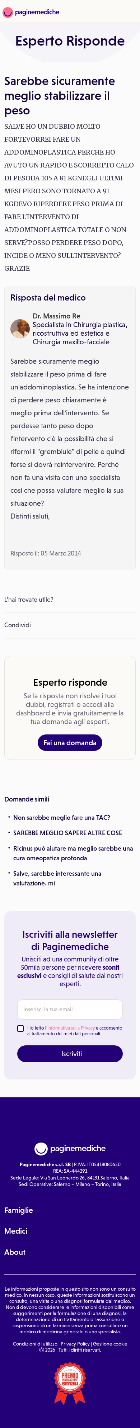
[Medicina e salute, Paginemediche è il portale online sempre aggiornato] (30, 12)
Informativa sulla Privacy (71, 1028)
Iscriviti (71, 1054)
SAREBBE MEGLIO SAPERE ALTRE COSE (67, 833)
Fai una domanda (70, 743)
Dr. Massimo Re (56, 316)
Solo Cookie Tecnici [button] (23, 1416)
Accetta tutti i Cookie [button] (117, 1416)
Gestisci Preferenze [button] (70, 1415)
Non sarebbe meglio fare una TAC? (61, 817)
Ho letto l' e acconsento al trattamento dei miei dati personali (74, 1030)
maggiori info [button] (29, 1391)
